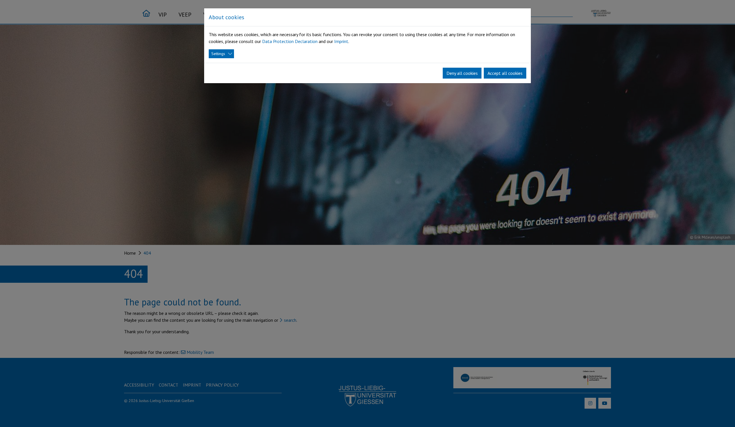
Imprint (341, 41)
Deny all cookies (462, 73)
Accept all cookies (505, 73)
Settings (218, 53)
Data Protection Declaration (290, 41)
